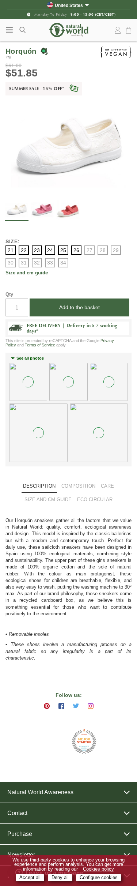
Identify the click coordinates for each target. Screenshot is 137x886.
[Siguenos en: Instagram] (91, 706)
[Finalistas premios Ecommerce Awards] (84, 742)
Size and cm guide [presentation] (48, 499)
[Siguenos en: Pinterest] (47, 706)
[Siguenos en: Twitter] (76, 706)
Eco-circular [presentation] (95, 499)
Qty (9, 294)
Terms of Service (40, 345)
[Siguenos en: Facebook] (61, 706)
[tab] (39, 487)
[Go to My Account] (117, 30)
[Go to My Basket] (129, 30)
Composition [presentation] (78, 486)
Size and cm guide (26, 273)
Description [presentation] (39, 486)
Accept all (30, 877)
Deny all (60, 877)
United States (69, 5)
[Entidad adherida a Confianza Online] (50, 741)
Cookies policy (98, 869)
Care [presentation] (107, 486)
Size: (12, 241)
